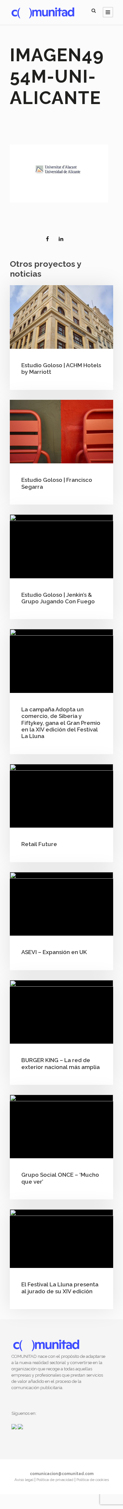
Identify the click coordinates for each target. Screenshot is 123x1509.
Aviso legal (24, 1479)
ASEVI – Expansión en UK (54, 952)
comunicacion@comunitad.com (61, 1473)
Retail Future (39, 844)
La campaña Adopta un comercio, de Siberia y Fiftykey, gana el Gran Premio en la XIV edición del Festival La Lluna (60, 723)
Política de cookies (92, 1479)
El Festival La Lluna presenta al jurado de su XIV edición (59, 1287)
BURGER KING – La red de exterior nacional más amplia (60, 1063)
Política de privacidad (55, 1479)
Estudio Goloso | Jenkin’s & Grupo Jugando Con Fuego (58, 598)
